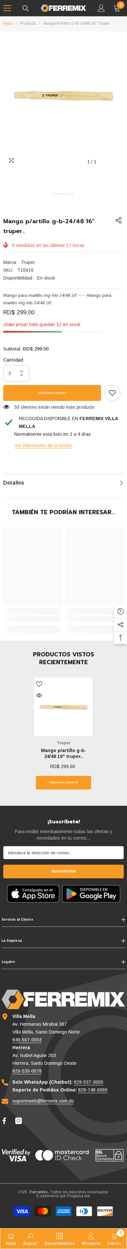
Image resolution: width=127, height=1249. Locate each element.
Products (28, 23)
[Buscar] (26, 8)
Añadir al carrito (52, 392)
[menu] (7, 8)
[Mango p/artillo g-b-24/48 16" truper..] (63, 707)
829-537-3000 (88, 1082)
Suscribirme (63, 871)
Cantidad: (13, 360)
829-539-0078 (27, 1071)
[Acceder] (101, 8)
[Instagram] (18, 1121)
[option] (63, 95)
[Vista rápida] (39, 695)
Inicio (8, 23)
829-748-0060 (92, 1089)
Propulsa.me (79, 1196)
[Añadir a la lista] (39, 684)
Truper (28, 262)
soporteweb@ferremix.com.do (43, 1101)
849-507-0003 (27, 1039)
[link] (112, 393)
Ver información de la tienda (43, 445)
